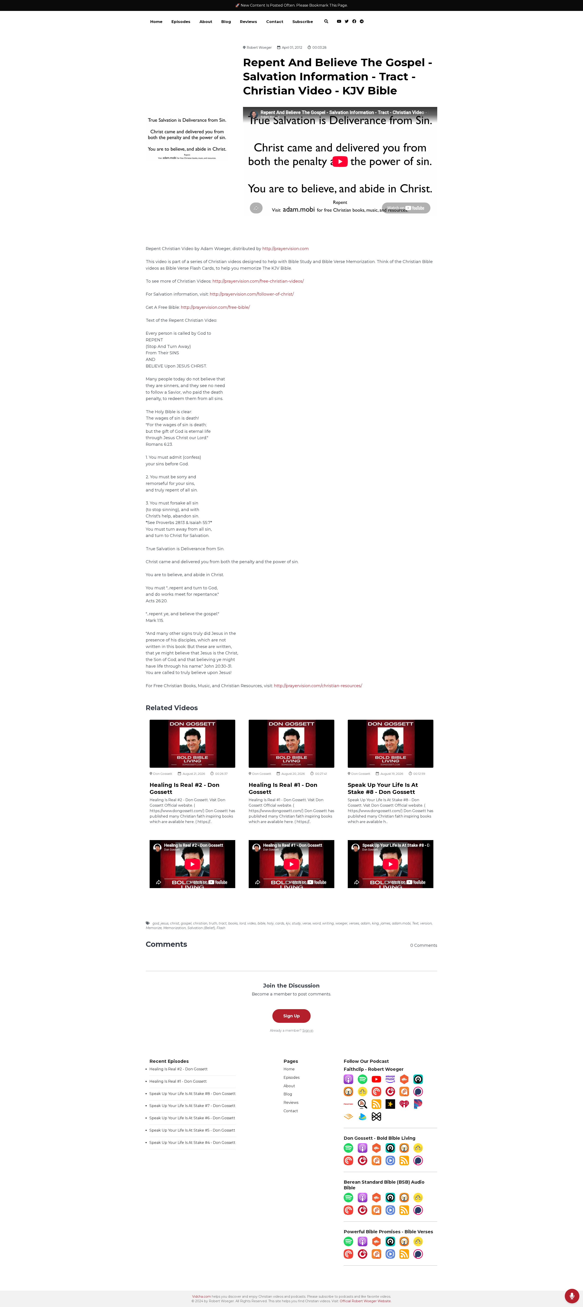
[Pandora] (418, 1107)
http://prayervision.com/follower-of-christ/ (252, 294)
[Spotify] (362, 1083)
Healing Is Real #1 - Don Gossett (178, 1081)
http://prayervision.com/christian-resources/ (318, 685)
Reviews (248, 21)
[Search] (326, 22)
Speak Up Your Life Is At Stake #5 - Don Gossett (192, 1130)
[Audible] (348, 1120)
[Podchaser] (418, 1095)
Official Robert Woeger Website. (365, 1301)
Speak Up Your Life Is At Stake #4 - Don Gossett (192, 1142)
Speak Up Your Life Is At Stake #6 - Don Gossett (192, 1118)
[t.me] (360, 22)
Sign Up (291, 1015)
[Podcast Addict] (404, 1095)
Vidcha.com (201, 1296)
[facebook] (354, 22)
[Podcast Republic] (390, 1164)
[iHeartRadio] (404, 1107)
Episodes (180, 21)
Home (156, 21)
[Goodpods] (362, 1095)
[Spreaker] (390, 1107)
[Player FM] (390, 1095)
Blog (226, 21)
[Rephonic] (362, 1120)
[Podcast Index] (348, 1107)
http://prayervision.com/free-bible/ (215, 307)
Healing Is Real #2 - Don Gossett (178, 1069)
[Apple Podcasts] (348, 1083)
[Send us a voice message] (572, 1296)
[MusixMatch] (376, 1120)
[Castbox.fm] (404, 1083)
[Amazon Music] (390, 1083)
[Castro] (418, 1083)
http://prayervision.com (285, 248)
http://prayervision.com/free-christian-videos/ (258, 281)
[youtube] (339, 22)
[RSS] (376, 1107)
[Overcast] (348, 1095)
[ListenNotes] (362, 1107)
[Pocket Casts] (376, 1095)
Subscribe (302, 21)
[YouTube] (376, 1083)
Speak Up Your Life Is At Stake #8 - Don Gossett (192, 1094)
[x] (346, 22)
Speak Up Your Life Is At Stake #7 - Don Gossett (192, 1106)
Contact (274, 21)
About (205, 21)
